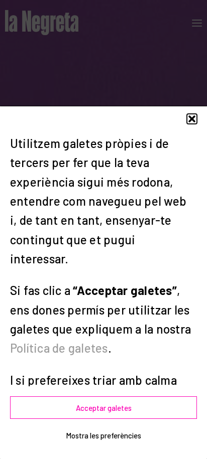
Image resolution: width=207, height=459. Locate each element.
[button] (192, 119)
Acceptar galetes (104, 407)
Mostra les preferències (103, 435)
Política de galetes (59, 348)
